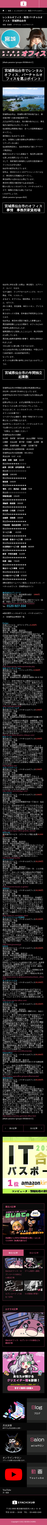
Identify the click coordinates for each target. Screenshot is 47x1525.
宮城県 (9, 25)
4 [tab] (27, 1231)
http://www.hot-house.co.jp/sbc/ (15, 887)
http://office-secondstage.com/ (15, 791)
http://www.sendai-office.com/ (15, 1000)
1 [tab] (20, 1231)
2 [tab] (22, 1231)
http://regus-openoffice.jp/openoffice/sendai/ (21, 1076)
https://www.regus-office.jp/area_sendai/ (19, 831)
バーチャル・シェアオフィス (23, 25)
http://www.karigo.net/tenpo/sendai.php (19, 666)
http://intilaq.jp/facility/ (11, 858)
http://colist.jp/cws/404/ (12, 706)
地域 (4, 25)
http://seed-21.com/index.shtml (15, 916)
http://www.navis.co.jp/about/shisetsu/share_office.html (23, 978)
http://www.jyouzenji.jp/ (12, 944)
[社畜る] (23, 4)
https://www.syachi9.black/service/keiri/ (18, 603)
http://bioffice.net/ (10, 766)
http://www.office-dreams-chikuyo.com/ (18, 735)
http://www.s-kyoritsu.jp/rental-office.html (19, 1116)
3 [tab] (25, 1231)
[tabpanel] (23, 1227)
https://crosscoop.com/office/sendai (17, 1051)
